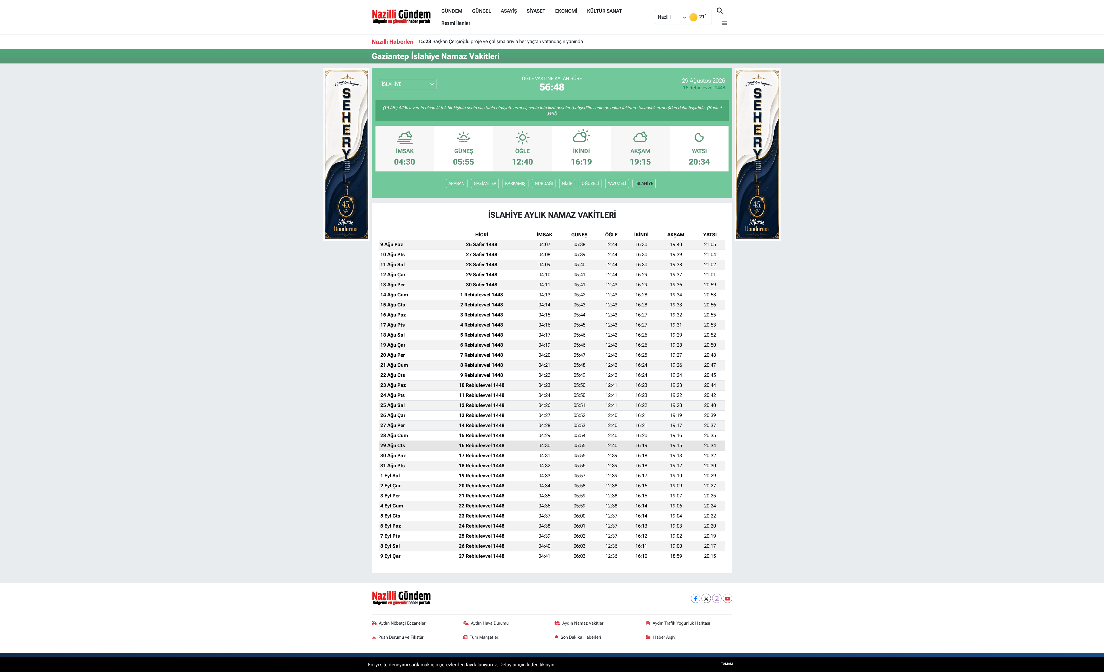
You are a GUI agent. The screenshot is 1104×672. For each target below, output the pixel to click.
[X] (706, 598)
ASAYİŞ (509, 11)
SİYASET (536, 11)
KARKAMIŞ (515, 183)
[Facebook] (695, 598)
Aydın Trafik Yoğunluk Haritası (681, 623)
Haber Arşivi (664, 637)
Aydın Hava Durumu (490, 623)
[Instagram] (717, 598)
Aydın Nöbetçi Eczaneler (402, 623)
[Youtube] (727, 598)
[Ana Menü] (722, 23)
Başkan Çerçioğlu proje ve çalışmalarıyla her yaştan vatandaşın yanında (500, 41)
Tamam (727, 664)
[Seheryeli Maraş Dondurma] (346, 154)
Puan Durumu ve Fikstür (400, 637)
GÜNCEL (481, 11)
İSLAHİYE (644, 183)
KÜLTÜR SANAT (604, 11)
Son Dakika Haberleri (581, 637)
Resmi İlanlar (455, 23)
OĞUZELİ (590, 183)
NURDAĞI (544, 183)
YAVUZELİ (617, 183)
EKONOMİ (566, 11)
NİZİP (567, 183)
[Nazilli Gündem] (404, 16)
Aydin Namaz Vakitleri (583, 623)
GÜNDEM (451, 11)
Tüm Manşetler (484, 637)
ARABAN (456, 183)
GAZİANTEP (485, 183)
